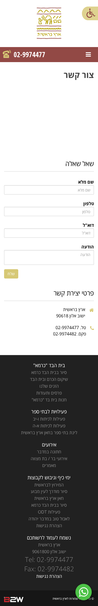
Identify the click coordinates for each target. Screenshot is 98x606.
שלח (11, 273)
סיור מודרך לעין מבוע (49, 491)
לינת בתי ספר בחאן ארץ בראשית (49, 433)
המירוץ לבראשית (49, 485)
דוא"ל (88, 225)
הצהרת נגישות (49, 526)
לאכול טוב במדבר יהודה (49, 519)
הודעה (87, 247)
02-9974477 (29, 54)
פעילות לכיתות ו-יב (49, 419)
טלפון (88, 204)
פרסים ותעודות (49, 393)
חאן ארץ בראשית (49, 498)
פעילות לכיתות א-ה (49, 426)
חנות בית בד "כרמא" (49, 400)
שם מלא (86, 182)
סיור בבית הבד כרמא (49, 372)
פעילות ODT (49, 512)
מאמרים (49, 465)
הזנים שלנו (49, 386)
